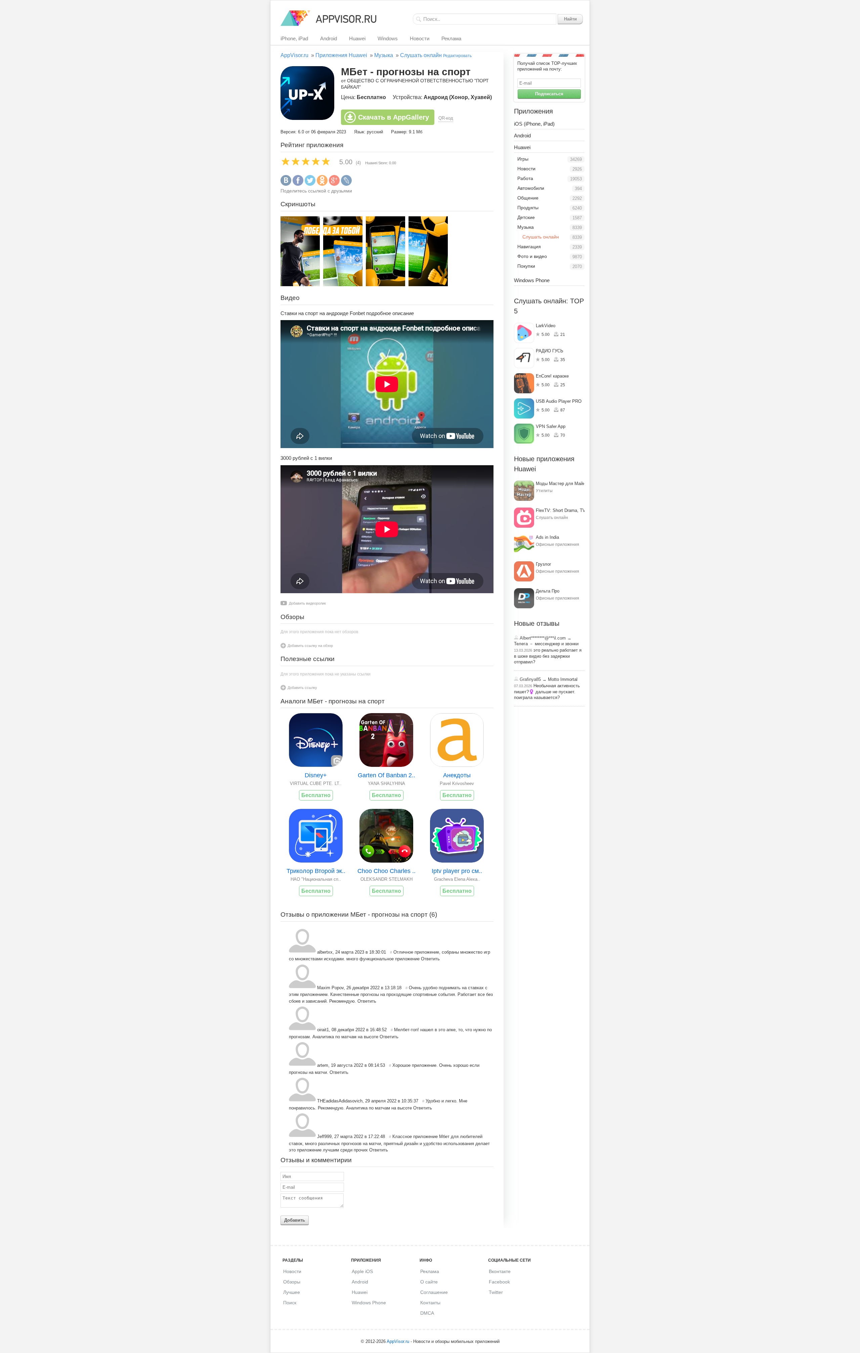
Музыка (383, 55)
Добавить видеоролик (307, 603)
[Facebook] (298, 184)
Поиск (289, 1302)
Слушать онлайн (421, 55)
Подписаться (549, 93)
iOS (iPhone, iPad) (534, 124)
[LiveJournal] (346, 184)
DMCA (427, 1313)
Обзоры (291, 1281)
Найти (570, 18)
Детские (526, 217)
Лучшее (291, 1292)
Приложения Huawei (341, 55)
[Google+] (334, 184)
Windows (388, 38)
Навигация (529, 246)
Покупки (526, 266)
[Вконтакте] (286, 184)
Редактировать (457, 55)
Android (328, 38)
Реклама (451, 38)
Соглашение (434, 1292)
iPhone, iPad (294, 38)
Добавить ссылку (302, 688)
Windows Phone (532, 280)
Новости (419, 38)
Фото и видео (532, 256)
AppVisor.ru (294, 55)
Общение (528, 198)
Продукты (528, 207)
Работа (525, 178)
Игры (522, 159)
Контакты (430, 1302)
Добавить (294, 1220)
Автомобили (530, 188)
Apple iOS (362, 1271)
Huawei (357, 38)
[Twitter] (310, 184)
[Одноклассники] (322, 184)
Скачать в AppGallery (393, 117)
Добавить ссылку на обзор (310, 646)
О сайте (429, 1281)
